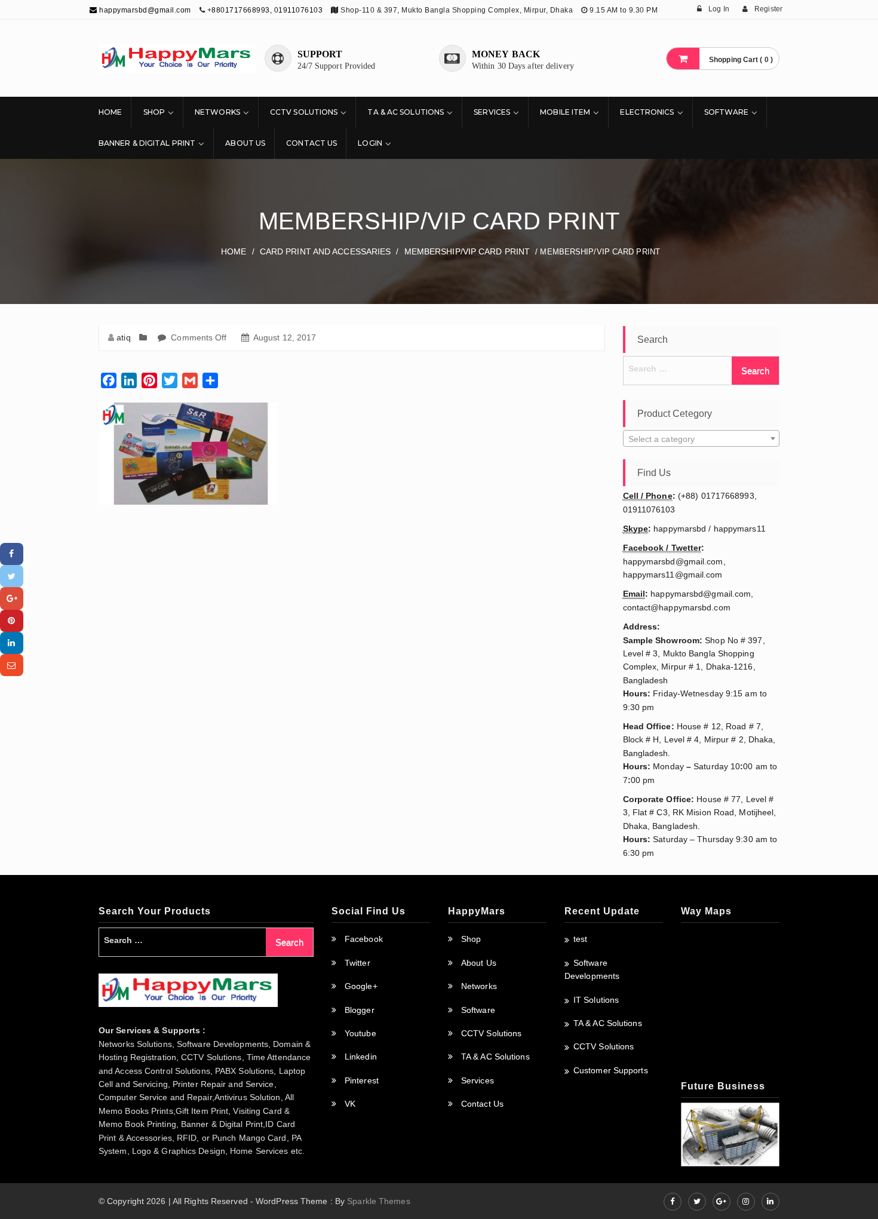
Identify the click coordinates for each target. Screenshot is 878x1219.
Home (110, 112)
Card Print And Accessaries (325, 251)
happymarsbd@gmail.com (144, 10)
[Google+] (11, 598)
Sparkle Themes (378, 1201)
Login (370, 143)
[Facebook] (11, 554)
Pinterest (362, 1080)
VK (350, 1104)
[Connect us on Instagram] (746, 1202)
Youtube (360, 1033)
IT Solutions (596, 1000)
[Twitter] (11, 576)
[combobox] (701, 438)
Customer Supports (610, 1070)
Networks (217, 112)
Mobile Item (565, 112)
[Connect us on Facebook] (672, 1202)
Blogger (359, 1010)
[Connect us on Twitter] (697, 1202)
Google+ (361, 986)
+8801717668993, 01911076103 (265, 10)
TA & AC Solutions (405, 112)
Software (726, 112)
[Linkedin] (11, 643)
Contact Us (311, 143)
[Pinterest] (11, 621)
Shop (154, 112)
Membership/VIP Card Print (467, 251)
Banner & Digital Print (147, 143)
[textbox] (701, 439)
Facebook (364, 939)
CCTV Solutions (303, 112)
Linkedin (361, 1056)
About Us (245, 143)
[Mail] (11, 665)
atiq (123, 337)
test (580, 939)
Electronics (647, 112)
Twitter (357, 963)
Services (492, 112)
